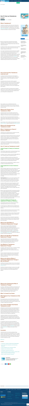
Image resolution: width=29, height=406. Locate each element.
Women (26, 35)
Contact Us (1, 393)
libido (7, 28)
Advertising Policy (17, 393)
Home (1, 4)
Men (22, 35)
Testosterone (3, 4)
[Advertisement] (10, 10)
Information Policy (9, 398)
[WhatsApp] (10, 364)
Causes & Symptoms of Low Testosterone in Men (8, 347)
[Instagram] (2, 395)
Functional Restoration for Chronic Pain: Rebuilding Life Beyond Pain (23, 45)
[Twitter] (7, 364)
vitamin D (15, 56)
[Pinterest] (8, 364)
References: (2, 339)
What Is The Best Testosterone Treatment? (7, 354)
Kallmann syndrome (3, 123)
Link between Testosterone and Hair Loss (7, 350)
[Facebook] (5, 364)
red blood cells (9, 232)
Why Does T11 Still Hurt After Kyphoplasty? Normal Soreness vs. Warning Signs (23, 49)
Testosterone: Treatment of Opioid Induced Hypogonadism (10, 343)
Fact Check (18, 2)
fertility (2, 28)
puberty (4, 28)
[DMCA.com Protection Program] (2, 397)
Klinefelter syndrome (17, 123)
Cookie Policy (17, 397)
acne (13, 230)
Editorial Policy (9, 396)
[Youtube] (4, 395)
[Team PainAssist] (3, 359)
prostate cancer (3, 265)
